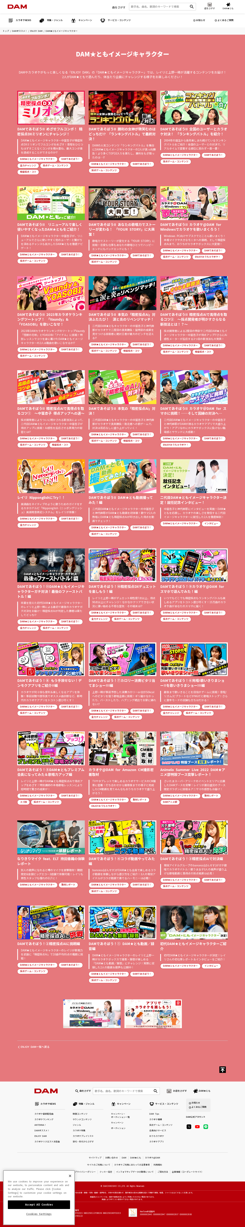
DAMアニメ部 (170, 802)
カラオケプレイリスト (83, 1136)
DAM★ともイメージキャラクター (37, 159)
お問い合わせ (111, 1158)
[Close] (70, 1176)
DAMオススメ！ (19, 31)
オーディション (118, 1128)
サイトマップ (95, 1158)
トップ (6, 31)
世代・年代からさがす (83, 1142)
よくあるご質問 (225, 20)
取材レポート (140, 800)
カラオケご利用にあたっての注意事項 (132, 1165)
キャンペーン (117, 1123)
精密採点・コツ (28, 172)
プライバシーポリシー (85, 1172)
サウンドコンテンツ (82, 1119)
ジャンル (77, 1125)
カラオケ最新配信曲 (43, 1114)
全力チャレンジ (28, 165)
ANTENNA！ (40, 1125)
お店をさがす (180, 1091)
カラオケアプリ (156, 1142)
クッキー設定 (106, 1172)
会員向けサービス (157, 1131)
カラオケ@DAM (152, 1158)
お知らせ (200, 20)
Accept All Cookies (39, 1204)
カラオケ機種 (155, 1119)
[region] (39, 1197)
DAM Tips (154, 1114)
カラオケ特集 (79, 1131)
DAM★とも (205, 1091)
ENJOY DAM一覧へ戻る (35, 1047)
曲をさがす (119, 7)
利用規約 (158, 1165)
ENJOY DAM (36, 31)
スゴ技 (23, 802)
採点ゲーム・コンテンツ (55, 165)
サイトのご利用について (98, 1165)
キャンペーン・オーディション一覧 (120, 1115)
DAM (124, 1158)
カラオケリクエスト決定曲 (47, 1142)
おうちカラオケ (156, 1136)
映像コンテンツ (80, 1114)
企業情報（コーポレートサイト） (187, 1172)
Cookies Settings (39, 1214)
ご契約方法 (163, 1172)
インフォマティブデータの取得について (135, 1172)
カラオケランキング (43, 1119)
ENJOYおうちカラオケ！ (207, 257)
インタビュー (211, 523)
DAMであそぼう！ (70, 159)
